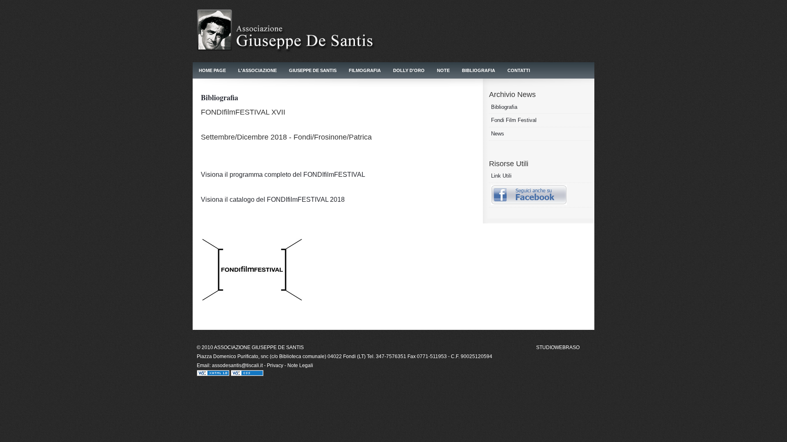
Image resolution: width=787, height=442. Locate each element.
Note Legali (300, 365)
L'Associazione (257, 70)
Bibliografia (478, 70)
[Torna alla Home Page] (295, 59)
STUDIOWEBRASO (558, 347)
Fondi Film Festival (514, 120)
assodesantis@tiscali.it (238, 365)
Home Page (212, 70)
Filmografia (365, 70)
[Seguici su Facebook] (529, 203)
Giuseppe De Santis (313, 70)
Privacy (275, 365)
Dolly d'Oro (409, 70)
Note (443, 70)
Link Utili (501, 176)
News (497, 134)
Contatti (518, 70)
